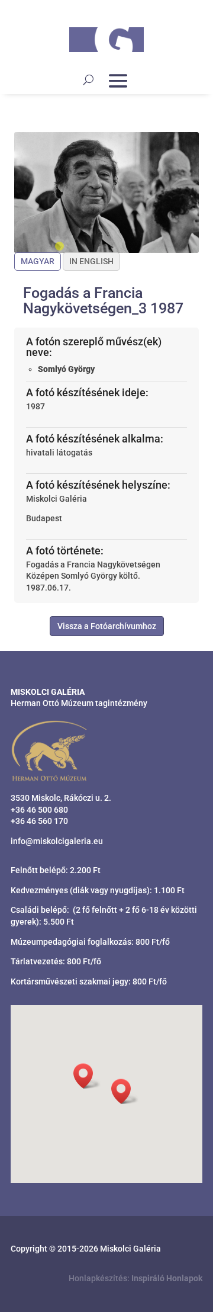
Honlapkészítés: (135, 1278)
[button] (124, 1091)
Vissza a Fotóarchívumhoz (106, 626)
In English (91, 261)
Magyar (37, 261)
